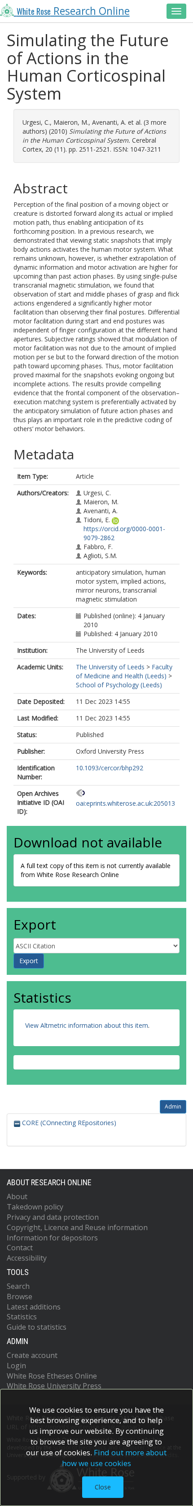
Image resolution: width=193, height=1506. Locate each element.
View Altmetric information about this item (86, 1025)
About (17, 1196)
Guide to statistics (36, 1327)
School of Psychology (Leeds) (119, 685)
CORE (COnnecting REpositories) (68, 1122)
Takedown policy (35, 1207)
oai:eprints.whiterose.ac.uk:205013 (125, 803)
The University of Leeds (110, 667)
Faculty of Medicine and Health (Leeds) (124, 671)
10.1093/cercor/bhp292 (109, 768)
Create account (32, 1355)
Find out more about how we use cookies (114, 1457)
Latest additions (34, 1307)
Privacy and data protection (53, 1217)
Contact (20, 1248)
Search (18, 1286)
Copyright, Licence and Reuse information (77, 1227)
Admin (173, 1106)
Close (103, 1487)
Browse (19, 1296)
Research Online (73, 11)
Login (16, 1366)
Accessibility (27, 1258)
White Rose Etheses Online (52, 1376)
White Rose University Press (54, 1386)
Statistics (22, 1317)
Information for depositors (52, 1238)
